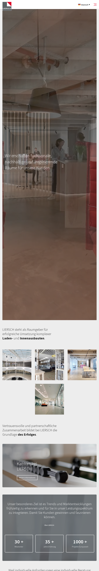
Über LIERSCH (49, 525)
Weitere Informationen (27, 478)
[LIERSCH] (6, 6)
